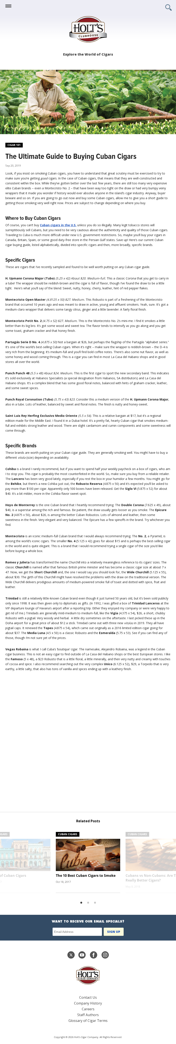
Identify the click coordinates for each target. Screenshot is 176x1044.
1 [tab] (81, 902)
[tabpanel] (88, 861)
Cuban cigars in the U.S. (58, 225)
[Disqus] (88, 743)
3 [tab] (94, 902)
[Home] (88, 29)
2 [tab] (88, 902)
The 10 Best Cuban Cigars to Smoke (85, 875)
